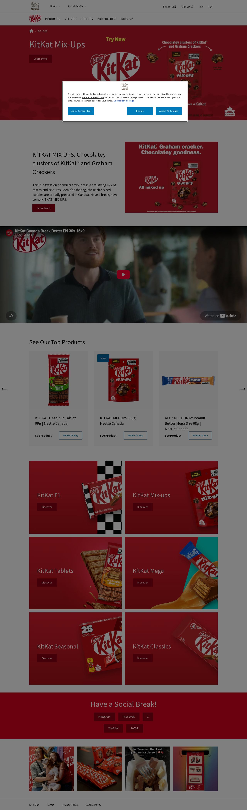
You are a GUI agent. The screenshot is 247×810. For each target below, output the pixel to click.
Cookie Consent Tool (81, 111)
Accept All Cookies (168, 111)
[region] (125, 101)
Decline (140, 111)
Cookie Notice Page (124, 100)
